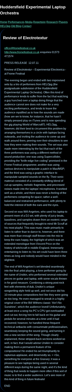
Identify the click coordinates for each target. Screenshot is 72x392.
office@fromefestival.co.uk (19, 48)
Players (63, 22)
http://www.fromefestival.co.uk (21, 52)
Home (3, 22)
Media (28, 22)
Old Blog (16, 26)
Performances (16, 22)
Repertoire (39, 22)
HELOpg (5, 26)
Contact (26, 26)
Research (52, 22)
